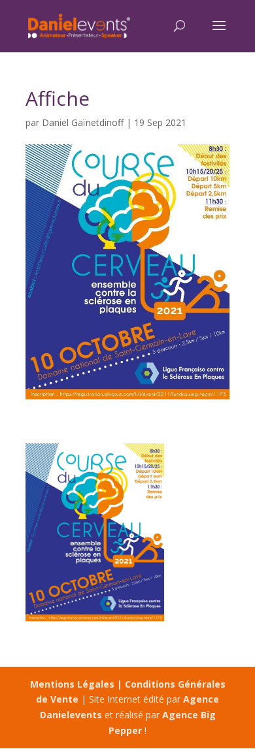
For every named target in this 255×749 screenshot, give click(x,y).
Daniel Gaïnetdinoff (83, 122)
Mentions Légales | (77, 684)
